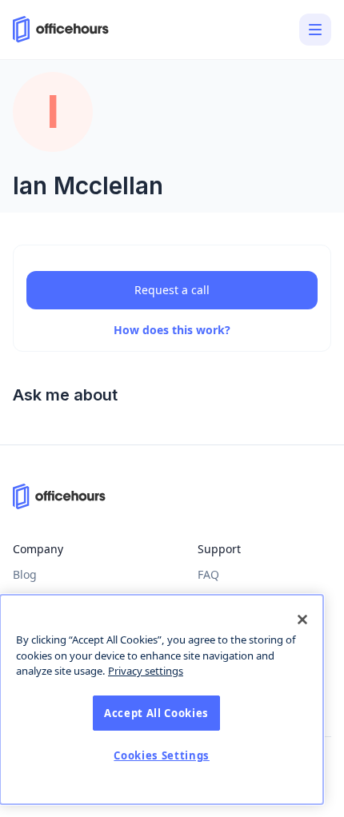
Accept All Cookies (156, 713)
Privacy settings (145, 671)
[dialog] (161, 699)
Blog (25, 574)
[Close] (302, 619)
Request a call (172, 289)
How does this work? (172, 329)
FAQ (208, 574)
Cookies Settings (162, 755)
